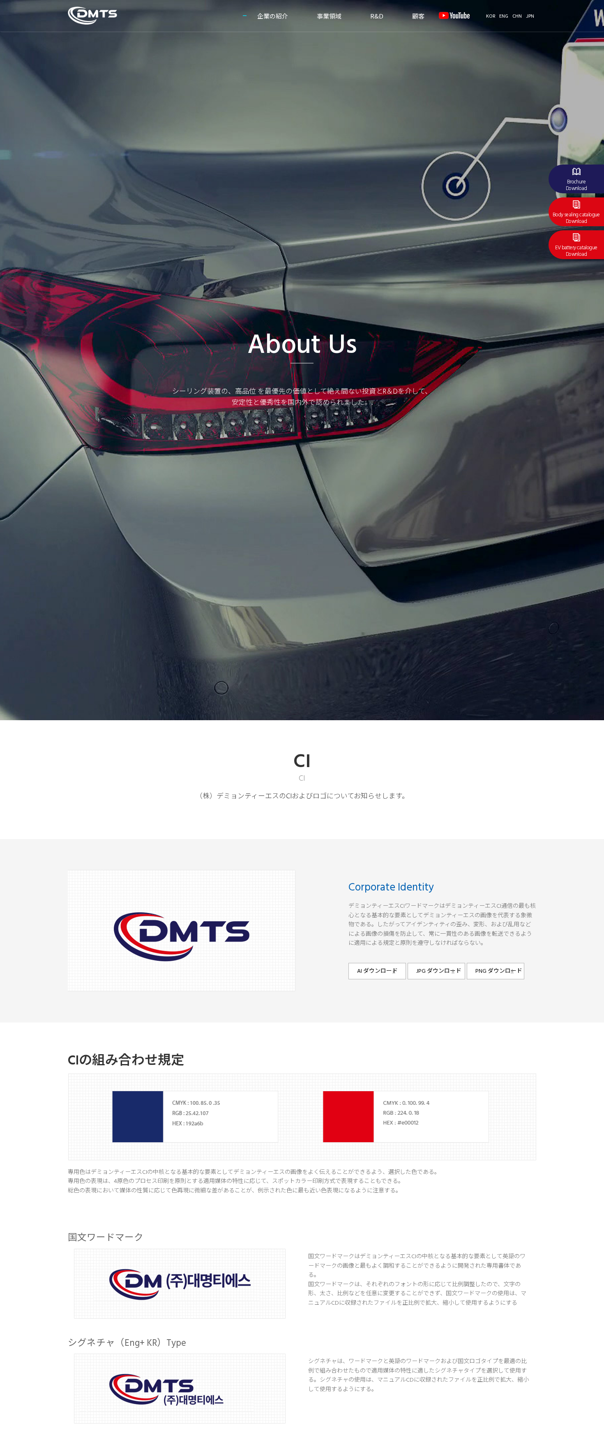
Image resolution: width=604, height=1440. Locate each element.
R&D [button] (376, 16)
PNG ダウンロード (498, 971)
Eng (503, 15)
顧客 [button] (418, 16)
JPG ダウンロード (438, 971)
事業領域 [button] (329, 16)
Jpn (530, 15)
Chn (517, 15)
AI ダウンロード (377, 971)
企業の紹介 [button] (272, 16)
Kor (490, 15)
